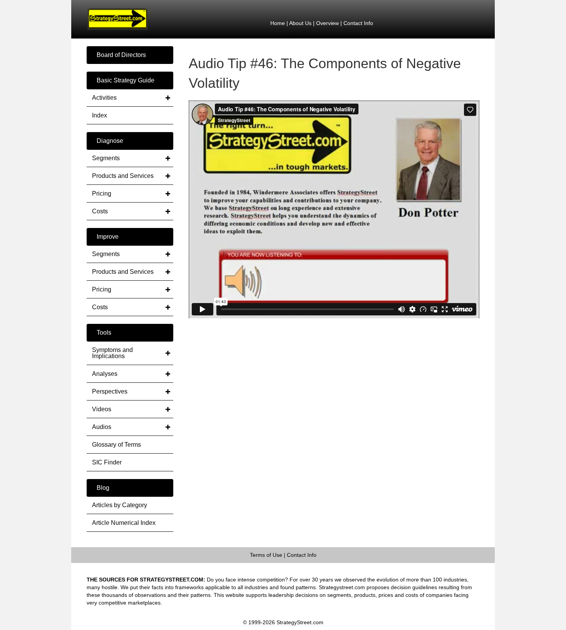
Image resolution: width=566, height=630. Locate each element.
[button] (130, 55)
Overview (327, 23)
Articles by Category (119, 505)
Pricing (101, 193)
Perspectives (109, 391)
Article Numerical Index (124, 522)
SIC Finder (107, 462)
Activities (104, 97)
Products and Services (123, 176)
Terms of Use (266, 555)
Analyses (104, 373)
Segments (106, 158)
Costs (100, 211)
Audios (101, 427)
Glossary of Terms (116, 444)
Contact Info (358, 23)
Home (277, 23)
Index (99, 115)
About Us (300, 23)
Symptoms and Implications (112, 353)
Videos (101, 409)
